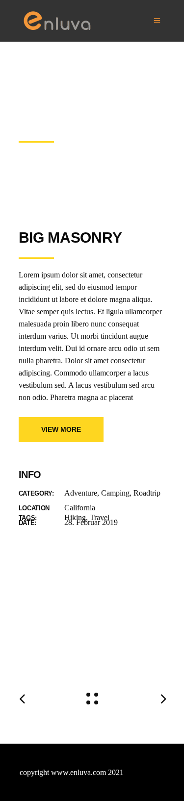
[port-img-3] (92, 647)
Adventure (80, 493)
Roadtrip (146, 493)
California (79, 507)
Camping (115, 493)
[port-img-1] (92, 574)
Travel (99, 517)
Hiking (75, 517)
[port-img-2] (92, 610)
